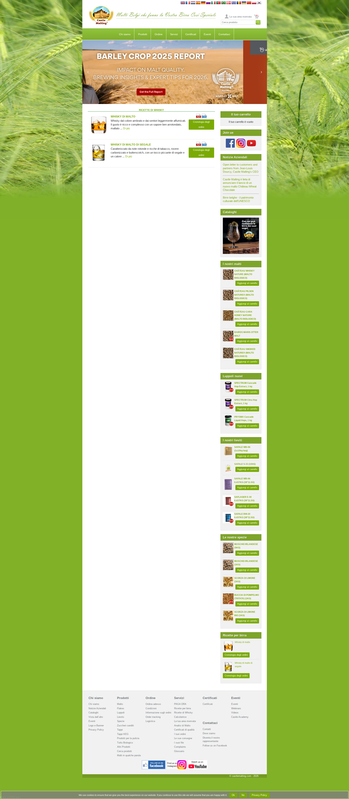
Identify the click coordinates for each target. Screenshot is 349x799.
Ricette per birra (182, 708)
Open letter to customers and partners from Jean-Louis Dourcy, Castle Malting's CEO (240, 168)
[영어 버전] (259, 3)
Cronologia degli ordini (236, 654)
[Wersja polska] (254, 3)
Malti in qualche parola (129, 755)
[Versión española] (198, 3)
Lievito (120, 717)
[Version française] (188, 3)
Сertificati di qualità (184, 729)
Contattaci (224, 34)
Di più (126, 128)
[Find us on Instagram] (177, 761)
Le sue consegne (183, 738)
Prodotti (142, 34)
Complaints (180, 746)
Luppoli (121, 712)
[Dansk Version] (228, 3)
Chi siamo (125, 34)
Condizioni (151, 708)
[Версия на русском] (208, 3)
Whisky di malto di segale (131, 144)
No (243, 795)
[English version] (183, 3)
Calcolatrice (180, 717)
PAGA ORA (180, 704)
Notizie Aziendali (97, 708)
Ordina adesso (153, 704)
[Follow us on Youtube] (251, 140)
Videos (234, 712)
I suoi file (179, 742)
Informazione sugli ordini (158, 712)
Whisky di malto (242, 642)
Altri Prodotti (123, 746)
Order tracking (153, 717)
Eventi (207, 34)
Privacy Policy (96, 729)
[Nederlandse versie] (193, 3)
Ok (233, 795)
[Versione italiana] (213, 3)
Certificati (190, 34)
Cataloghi (93, 712)
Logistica (150, 721)
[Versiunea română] (239, 3)
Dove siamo (209, 733)
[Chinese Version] (249, 3)
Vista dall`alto (96, 717)
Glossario (179, 751)
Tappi (120, 729)
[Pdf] (198, 115)
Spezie (120, 721)
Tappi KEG (123, 734)
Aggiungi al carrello (247, 283)
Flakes (120, 708)
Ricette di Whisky (183, 712)
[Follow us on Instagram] (241, 140)
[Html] (204, 115)
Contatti (207, 729)
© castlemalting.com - (243, 776)
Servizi (174, 34)
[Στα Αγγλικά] (234, 3)
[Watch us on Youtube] (198, 761)
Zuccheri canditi (125, 725)
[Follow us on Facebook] (230, 140)
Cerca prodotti (124, 751)
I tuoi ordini (180, 734)
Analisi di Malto (182, 725)
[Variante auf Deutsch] (203, 3)
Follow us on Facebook (215, 745)
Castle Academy (239, 717)
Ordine (159, 34)
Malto (120, 704)
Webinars (236, 708)
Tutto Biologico (125, 742)
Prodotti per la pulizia (128, 738)
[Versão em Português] (218, 3)
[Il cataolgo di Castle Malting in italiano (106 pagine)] (241, 219)
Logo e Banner (96, 725)
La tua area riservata (185, 721)
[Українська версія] (244, 3)
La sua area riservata (240, 16)
